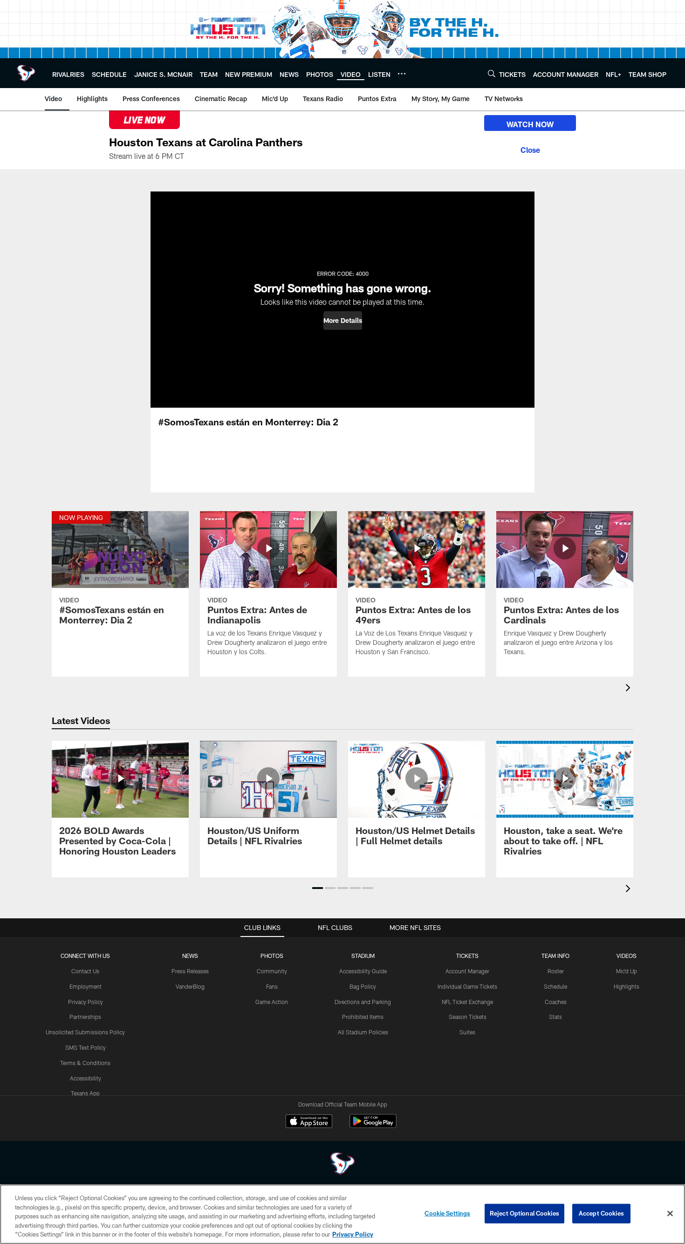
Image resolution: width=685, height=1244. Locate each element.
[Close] (530, 149)
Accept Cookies (601, 1213)
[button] (342, 320)
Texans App (85, 1093)
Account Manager (467, 971)
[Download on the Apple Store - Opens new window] (309, 1122)
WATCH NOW (530, 124)
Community (272, 971)
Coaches (556, 1001)
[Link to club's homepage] (26, 73)
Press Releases (190, 971)
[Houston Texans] (342, 1164)
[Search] (491, 73)
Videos (626, 955)
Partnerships (85, 1016)
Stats (555, 1016)
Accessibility (85, 1078)
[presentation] (629, 689)
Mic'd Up (626, 971)
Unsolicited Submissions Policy (85, 1032)
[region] (342, 1214)
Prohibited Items (363, 1016)
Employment (85, 986)
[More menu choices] (401, 73)
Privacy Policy (85, 1001)
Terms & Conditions (85, 1062)
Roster (556, 971)
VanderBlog (190, 986)
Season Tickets (467, 1016)
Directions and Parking (363, 1001)
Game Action (271, 1001)
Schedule (555, 986)
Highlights (626, 986)
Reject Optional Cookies (524, 1213)
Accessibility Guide (363, 971)
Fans (272, 986)
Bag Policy (362, 986)
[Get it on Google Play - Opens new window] (373, 1125)
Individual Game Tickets (467, 986)
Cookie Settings (447, 1213)
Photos (271, 955)
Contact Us (85, 971)
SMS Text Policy (85, 1047)
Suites (467, 1032)
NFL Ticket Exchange (467, 1001)
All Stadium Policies (363, 1032)
